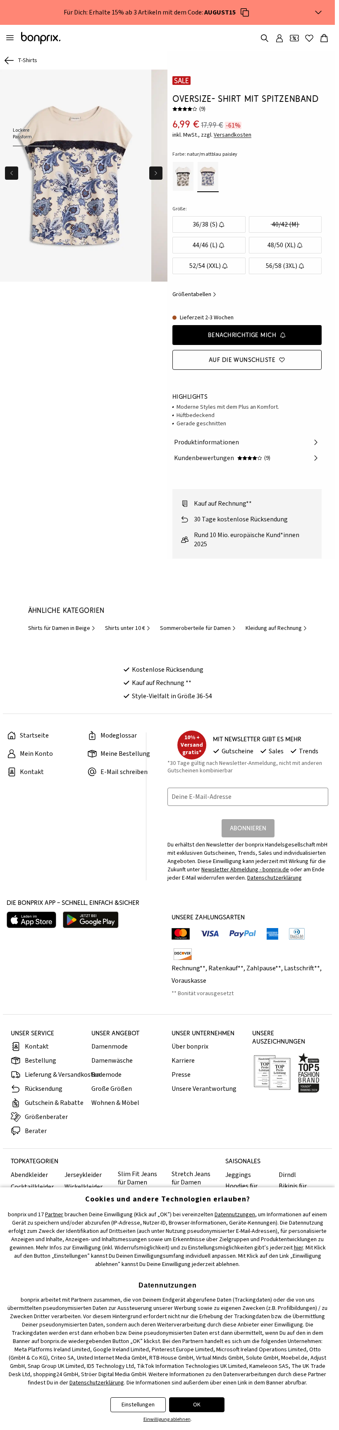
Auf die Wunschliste (242, 360)
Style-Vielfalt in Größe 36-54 (172, 696)
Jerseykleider (83, 1174)
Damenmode (109, 1046)
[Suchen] (264, 38)
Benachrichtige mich (242, 335)
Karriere (183, 1060)
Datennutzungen (235, 1215)
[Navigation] (10, 38)
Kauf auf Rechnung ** (161, 683)
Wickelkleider (83, 1186)
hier (298, 1248)
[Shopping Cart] (324, 38)
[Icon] (244, 12)
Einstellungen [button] (138, 1405)
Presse (181, 1074)
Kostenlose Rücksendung (167, 670)
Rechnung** (188, 968)
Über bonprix (190, 1046)
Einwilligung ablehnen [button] (167, 1419)
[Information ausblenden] (318, 12)
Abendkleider (29, 1174)
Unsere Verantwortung (204, 1088)
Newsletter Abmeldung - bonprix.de (245, 870)
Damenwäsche (112, 1060)
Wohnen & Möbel (115, 1103)
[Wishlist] (309, 38)
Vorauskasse (189, 981)
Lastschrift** (302, 968)
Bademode (106, 1075)
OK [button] (197, 1405)
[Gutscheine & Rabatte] (294, 38)
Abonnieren (248, 828)
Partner (54, 1215)
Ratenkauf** (226, 968)
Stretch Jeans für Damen (191, 1178)
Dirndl (287, 1174)
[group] (75, 174)
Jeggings (238, 1174)
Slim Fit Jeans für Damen (137, 1178)
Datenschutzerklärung (274, 878)
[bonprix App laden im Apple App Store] (31, 920)
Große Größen (111, 1089)
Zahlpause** (263, 968)
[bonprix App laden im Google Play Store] (91, 920)
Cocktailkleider (32, 1186)
